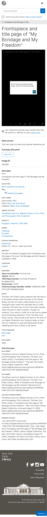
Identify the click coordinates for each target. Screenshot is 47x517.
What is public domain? (34, 17)
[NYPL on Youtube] (42, 465)
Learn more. (36, 132)
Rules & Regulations (37, 477)
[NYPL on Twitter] (32, 465)
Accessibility (40, 470)
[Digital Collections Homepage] (4, 3)
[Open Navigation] (42, 3)
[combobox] (21, 10)
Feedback (41, 513)
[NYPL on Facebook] (27, 465)
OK (34, 92)
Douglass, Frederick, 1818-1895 (15, 223)
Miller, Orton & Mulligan (19, 206)
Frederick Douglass (15, 193)
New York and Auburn (16, 203)
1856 (14, 201)
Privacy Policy (39, 474)
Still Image (6, 333)
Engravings (6, 243)
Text (3, 335)
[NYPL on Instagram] (37, 465)
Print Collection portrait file (13, 187)
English (5, 266)
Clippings (5, 231)
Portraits (5, 233)
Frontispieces (7, 236)
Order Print (7, 154)
